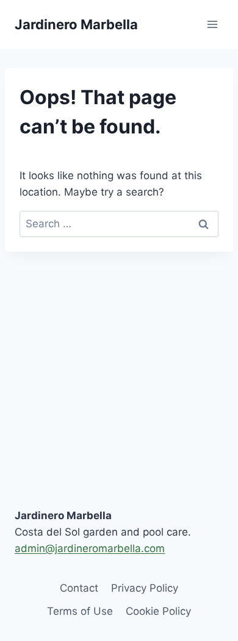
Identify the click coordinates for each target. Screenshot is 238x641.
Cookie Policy (158, 611)
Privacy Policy (144, 588)
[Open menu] (212, 24)
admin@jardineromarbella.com (90, 548)
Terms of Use (80, 611)
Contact (79, 588)
